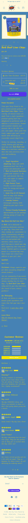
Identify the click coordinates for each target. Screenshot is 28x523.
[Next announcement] (25, 2)
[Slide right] (18, 42)
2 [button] (12, 470)
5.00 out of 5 (18, 340)
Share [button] (5, 326)
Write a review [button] (14, 358)
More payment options (14, 99)
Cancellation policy (20, 517)
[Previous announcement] (3, 2)
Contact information (15, 520)
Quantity (4, 61)
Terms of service (9, 517)
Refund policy (12, 514)
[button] (4, 8)
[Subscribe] (22, 483)
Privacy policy (21, 514)
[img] (6, 368)
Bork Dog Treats (13, 512)
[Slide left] (10, 42)
